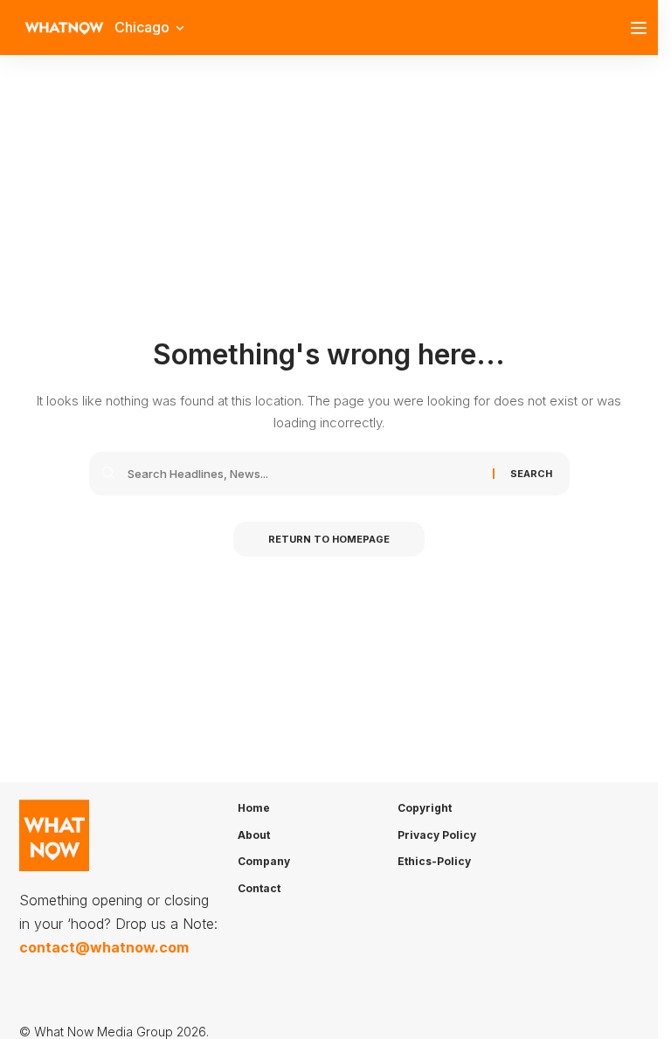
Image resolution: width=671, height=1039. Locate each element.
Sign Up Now (335, 341)
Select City (168, 274)
